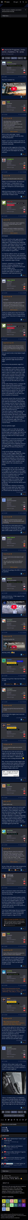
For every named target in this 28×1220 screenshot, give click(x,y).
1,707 (24, 284)
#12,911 (24, 675)
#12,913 (24, 740)
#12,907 (24, 513)
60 (20, 977)
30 (21, 163)
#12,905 (24, 293)
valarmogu (10, 875)
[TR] (3, 50)
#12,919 (24, 1014)
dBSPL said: (6, 801)
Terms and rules (15, 1177)
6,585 (24, 505)
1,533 (24, 106)
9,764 (24, 836)
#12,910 (24, 632)
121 (20, 667)
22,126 (23, 208)
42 (21, 505)
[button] (2, 2)
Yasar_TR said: (6, 118)
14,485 (23, 732)
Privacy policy (6, 1178)
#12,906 (24, 339)
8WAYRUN (17, 1217)
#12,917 (24, 946)
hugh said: (5, 175)
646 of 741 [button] (14, 58)
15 (21, 68)
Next (19, 58)
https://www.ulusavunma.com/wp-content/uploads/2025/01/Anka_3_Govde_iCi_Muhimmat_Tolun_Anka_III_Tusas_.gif (14, 990)
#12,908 (24, 550)
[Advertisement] (14, 33)
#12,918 (24, 985)
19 (21, 624)
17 (21, 106)
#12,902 (24, 114)
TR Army (6, 1160)
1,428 (24, 163)
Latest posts (5, 1135)
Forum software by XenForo (12, 1214)
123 (20, 732)
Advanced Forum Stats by (13, 1215)
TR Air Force (7, 1143)
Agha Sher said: (7, 950)
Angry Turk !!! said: (7, 343)
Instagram (4, 1131)
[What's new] (20, 2)
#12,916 (24, 887)
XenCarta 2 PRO (4, 1217)
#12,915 (24, 845)
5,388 (24, 624)
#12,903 (24, 172)
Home (18, 1178)
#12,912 (24, 701)
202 (24, 879)
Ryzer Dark (8, 1175)
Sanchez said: (6, 705)
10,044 (23, 977)
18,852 (23, 667)
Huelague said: (6, 744)
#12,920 (24, 1061)
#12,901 (24, 76)
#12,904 (24, 216)
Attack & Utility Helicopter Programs (16, 1152)
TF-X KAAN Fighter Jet (16, 1163)
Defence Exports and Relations (14, 1146)
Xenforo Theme (8, 1216)
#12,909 (24, 593)
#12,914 (24, 797)
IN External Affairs (8, 1149)
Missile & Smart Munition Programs (15, 1158)
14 (21, 836)
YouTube (4, 1129)
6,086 (24, 68)
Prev (8, 58)
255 (20, 208)
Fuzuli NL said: (6, 1018)
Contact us (5, 1177)
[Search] (23, 2)
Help (13, 1178)
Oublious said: (6, 636)
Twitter (4, 1127)
